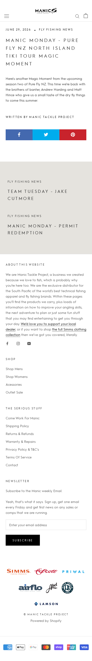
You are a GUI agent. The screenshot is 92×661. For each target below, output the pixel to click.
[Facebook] (7, 342)
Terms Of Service (19, 457)
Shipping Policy (17, 426)
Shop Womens (17, 376)
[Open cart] (86, 15)
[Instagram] (18, 342)
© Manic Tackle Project (46, 614)
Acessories (14, 384)
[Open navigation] (6, 16)
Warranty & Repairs (21, 441)
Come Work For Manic (22, 418)
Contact (12, 465)
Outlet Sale (14, 392)
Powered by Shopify (46, 620)
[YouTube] (29, 342)
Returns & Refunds (20, 433)
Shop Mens (14, 369)
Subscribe (23, 540)
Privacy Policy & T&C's (22, 449)
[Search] (77, 15)
